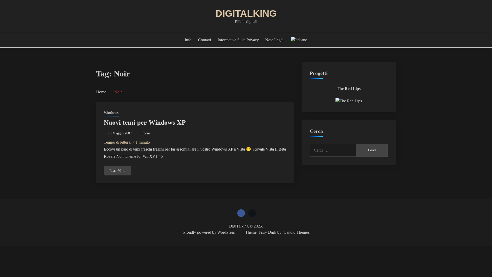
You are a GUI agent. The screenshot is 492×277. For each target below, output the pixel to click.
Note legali (274, 40)
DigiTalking (246, 13)
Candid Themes (296, 232)
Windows (111, 113)
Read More (117, 171)
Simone (144, 133)
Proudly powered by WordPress (209, 232)
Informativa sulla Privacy (238, 40)
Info (188, 40)
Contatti (204, 40)
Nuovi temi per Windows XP (145, 122)
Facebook (241, 213)
